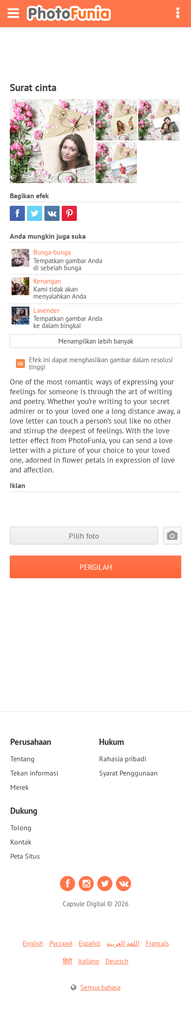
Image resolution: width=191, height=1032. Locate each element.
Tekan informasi (34, 772)
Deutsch (116, 961)
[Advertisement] (95, 51)
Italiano (88, 961)
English (33, 943)
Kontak (21, 841)
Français (157, 943)
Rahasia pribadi (122, 758)
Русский (60, 943)
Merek (19, 787)
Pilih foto (84, 536)
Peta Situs (25, 856)
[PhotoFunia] (69, 13)
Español (89, 943)
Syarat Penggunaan (128, 772)
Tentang (22, 758)
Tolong (21, 827)
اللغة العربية (123, 943)
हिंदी (67, 961)
